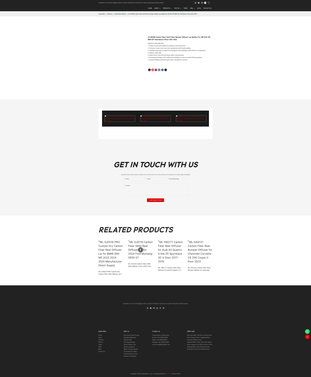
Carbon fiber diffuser (120, 14)
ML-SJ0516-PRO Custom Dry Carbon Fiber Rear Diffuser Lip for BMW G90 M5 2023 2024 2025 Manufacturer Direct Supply (110, 273)
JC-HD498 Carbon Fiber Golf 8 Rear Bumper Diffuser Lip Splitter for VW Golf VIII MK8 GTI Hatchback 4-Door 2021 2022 (162, 14)
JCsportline (101, 14)
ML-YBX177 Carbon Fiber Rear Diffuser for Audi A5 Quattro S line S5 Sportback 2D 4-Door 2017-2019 (170, 269)
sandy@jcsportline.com (163, 344)
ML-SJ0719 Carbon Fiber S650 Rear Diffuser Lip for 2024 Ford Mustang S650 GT (139, 265)
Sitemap (168, 373)
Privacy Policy (176, 373)
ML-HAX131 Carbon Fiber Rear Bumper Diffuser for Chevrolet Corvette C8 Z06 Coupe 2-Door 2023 (199, 269)
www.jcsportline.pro (159, 373)
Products (109, 14)
